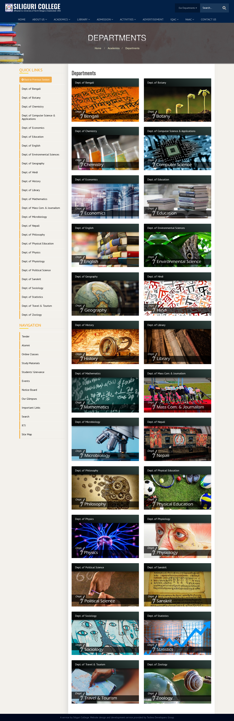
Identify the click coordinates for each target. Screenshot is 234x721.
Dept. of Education (33, 136)
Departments (132, 48)
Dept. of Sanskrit (31, 279)
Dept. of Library (31, 190)
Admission (104, 19)
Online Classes (30, 354)
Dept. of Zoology (32, 314)
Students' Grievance (33, 372)
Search (25, 416)
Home (22, 19)
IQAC (173, 19)
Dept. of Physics (31, 252)
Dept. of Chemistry (33, 106)
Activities (127, 19)
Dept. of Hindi (30, 172)
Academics (61, 19)
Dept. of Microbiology (34, 216)
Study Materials (31, 363)
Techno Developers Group (160, 717)
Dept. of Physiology (33, 261)
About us (38, 19)
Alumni (26, 345)
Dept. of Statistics (32, 297)
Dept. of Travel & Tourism (37, 305)
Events (26, 381)
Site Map (27, 434)
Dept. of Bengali (31, 88)
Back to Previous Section (37, 79)
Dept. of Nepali (30, 225)
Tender (25, 336)
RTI (24, 425)
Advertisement (153, 19)
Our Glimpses (29, 398)
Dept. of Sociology (32, 288)
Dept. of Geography (33, 163)
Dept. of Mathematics (34, 199)
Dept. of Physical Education (38, 243)
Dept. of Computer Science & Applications (38, 117)
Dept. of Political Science (36, 270)
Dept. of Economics (33, 127)
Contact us (208, 19)
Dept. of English (31, 145)
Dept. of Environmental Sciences (40, 154)
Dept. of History (31, 181)
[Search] (224, 7)
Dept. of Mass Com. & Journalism (41, 208)
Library (82, 19)
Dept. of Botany (31, 97)
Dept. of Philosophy (33, 234)
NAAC (188, 19)
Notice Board (29, 389)
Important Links (31, 407)
